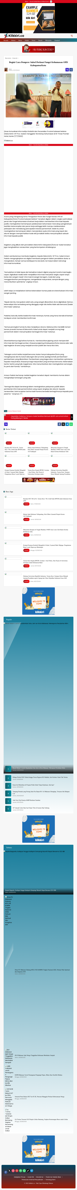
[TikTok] (28, 1170)
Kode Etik (31, 1177)
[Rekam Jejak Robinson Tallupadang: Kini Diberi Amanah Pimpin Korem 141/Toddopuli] (38, 439)
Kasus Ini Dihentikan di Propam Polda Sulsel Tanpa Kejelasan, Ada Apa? (33, 785)
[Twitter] (63, 424)
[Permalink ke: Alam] (6, 70)
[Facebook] (59, 424)
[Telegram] (67, 424)
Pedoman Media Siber (53, 1177)
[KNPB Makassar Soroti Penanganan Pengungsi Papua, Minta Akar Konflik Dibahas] (9, 1075)
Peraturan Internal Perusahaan (32, 1180)
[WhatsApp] (71, 424)
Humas (10, 411)
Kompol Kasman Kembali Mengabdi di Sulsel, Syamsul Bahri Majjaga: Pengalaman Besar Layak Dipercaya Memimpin (15, 472)
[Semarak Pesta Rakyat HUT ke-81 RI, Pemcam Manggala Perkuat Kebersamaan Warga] (9, 1097)
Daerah (9, 443)
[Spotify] (20, 1170)
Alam (10, 69)
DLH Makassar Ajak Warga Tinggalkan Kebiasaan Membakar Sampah (35, 1055)
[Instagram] (13, 1170)
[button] (71, 36)
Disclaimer (40, 1177)
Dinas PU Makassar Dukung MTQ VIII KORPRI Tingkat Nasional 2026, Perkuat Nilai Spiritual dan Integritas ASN (42, 971)
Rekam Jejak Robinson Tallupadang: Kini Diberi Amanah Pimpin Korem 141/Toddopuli (38, 449)
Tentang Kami (50, 1180)
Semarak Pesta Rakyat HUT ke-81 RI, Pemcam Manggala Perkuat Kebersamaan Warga (39, 1096)
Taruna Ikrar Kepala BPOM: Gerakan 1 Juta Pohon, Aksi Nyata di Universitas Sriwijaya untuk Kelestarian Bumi (38, 472)
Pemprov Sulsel (16, 411)
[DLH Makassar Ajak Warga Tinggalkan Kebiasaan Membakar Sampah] (9, 1056)
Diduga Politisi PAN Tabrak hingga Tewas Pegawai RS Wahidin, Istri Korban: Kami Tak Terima (40, 777)
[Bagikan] (71, 69)
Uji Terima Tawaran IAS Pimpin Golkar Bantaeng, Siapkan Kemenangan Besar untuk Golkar (41, 1119)
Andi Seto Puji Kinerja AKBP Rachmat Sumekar (26, 800)
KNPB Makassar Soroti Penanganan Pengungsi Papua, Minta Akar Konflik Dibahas (38, 1075)
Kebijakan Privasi (19, 1177)
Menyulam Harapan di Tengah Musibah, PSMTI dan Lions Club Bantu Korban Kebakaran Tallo (60, 449)
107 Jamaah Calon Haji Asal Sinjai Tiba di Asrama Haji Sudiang (31, 808)
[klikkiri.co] (14, 36)
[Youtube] (16, 1170)
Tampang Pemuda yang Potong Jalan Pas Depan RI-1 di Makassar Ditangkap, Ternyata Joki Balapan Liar (41, 792)
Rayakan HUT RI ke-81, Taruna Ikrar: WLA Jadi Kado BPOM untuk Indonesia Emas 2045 (15, 449)
